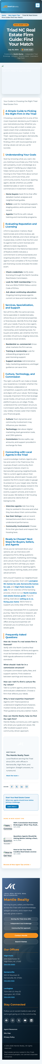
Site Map (7, 1033)
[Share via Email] (27, 787)
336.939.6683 (9, 965)
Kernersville (9, 972)
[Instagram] (12, 1020)
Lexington (8, 988)
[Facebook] (6, 1020)
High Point (8, 955)
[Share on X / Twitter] (17, 787)
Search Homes (21, 942)
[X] (18, 1020)
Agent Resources (10, 1029)
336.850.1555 (9, 981)
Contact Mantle (21, 935)
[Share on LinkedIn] (22, 787)
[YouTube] (25, 1020)
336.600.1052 (9, 997)
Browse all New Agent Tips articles (17, 864)
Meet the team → (12, 775)
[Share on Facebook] (12, 787)
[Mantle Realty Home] (11, 886)
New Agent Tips (14, 15)
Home (4, 15)
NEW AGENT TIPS (21, 25)
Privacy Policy (9, 1037)
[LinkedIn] (31, 1020)
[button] (37, 5)
